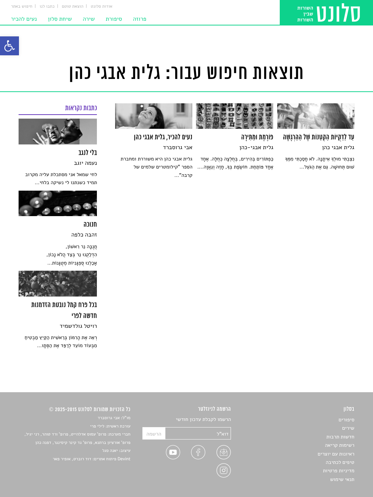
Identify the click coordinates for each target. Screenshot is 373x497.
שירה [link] (89, 19)
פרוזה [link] (139, 19)
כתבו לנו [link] (47, 6)
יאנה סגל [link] (110, 451)
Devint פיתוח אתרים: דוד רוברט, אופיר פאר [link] (91, 459)
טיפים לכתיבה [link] (340, 462)
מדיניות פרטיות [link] (338, 470)
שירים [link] (348, 428)
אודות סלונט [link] (102, 6)
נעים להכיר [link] (24, 19)
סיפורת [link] (114, 19)
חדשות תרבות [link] (340, 436)
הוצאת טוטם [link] (72, 6)
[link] (9, 45)
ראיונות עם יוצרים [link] (336, 453)
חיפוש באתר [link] (21, 6)
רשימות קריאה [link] (339, 445)
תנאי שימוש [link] (342, 479)
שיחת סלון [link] (60, 19)
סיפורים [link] (346, 419)
